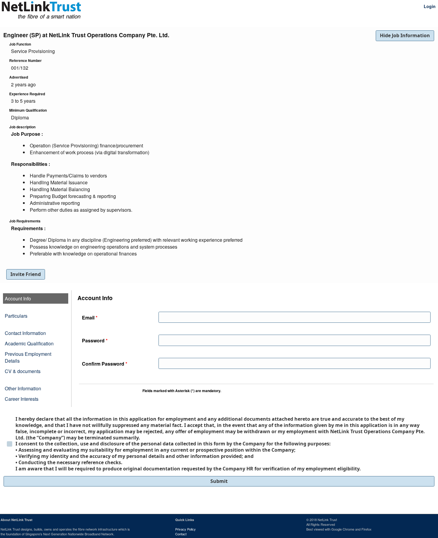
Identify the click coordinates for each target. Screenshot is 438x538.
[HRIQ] (25, 6)
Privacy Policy (185, 529)
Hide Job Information (405, 35)
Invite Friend (25, 274)
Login (430, 6)
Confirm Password (104, 363)
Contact (181, 533)
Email (89, 317)
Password (95, 340)
